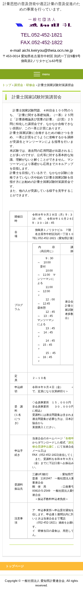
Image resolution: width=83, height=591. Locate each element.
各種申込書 (72, 438)
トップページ (15, 566)
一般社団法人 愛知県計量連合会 (41, 20)
